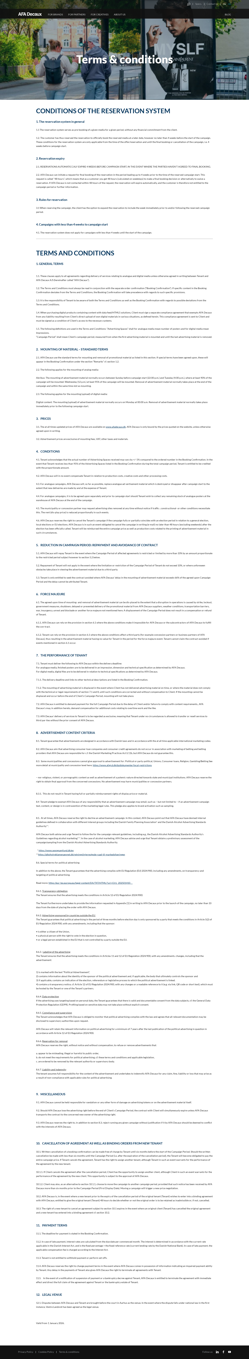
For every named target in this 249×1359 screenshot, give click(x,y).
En (230, 4)
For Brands (55, 14)
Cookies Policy (46, 1352)
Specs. (198, 3)
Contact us (212, 3)
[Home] (31, 14)
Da (224, 4)
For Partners (76, 14)
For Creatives (99, 14)
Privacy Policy (25, 1352)
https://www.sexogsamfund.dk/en (56, 850)
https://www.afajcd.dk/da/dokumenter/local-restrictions (122, 765)
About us (119, 14)
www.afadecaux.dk (116, 426)
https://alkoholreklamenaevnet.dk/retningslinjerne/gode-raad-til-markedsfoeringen (81, 854)
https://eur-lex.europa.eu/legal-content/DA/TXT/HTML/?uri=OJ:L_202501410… (91, 882)
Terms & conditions (69, 1352)
